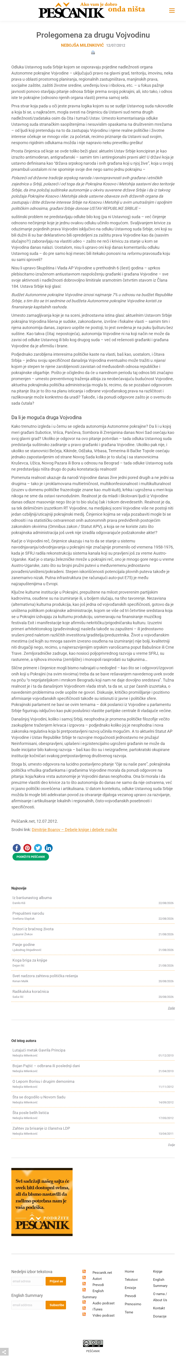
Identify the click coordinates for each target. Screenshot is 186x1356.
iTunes (98, 1309)
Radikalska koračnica (30, 991)
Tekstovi (131, 1280)
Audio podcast (104, 1303)
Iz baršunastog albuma (32, 897)
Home (129, 1271)
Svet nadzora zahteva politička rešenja (45, 976)
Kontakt (159, 1308)
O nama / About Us (160, 1297)
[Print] (93, 52)
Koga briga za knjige (29, 960)
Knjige (157, 1271)
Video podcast (104, 1315)
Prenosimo (133, 1304)
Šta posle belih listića (30, 1112)
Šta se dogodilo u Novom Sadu (38, 1097)
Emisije (130, 1288)
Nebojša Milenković (82, 45)
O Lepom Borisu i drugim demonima (43, 1081)
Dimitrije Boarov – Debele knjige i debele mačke (74, 829)
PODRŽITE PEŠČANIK (31, 856)
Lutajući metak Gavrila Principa (38, 1050)
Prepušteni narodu (28, 913)
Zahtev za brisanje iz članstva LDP (41, 1128)
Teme (129, 1312)
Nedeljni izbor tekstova (31, 1271)
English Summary (27, 1295)
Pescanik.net (102, 1273)
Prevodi (98, 1285)
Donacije (159, 1316)
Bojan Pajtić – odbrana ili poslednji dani (46, 1066)
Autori (97, 1279)
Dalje (171, 1008)
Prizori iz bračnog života (33, 929)
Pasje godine (23, 944)
